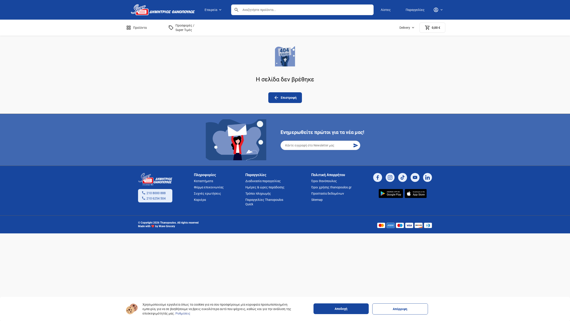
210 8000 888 (156, 193)
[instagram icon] (390, 177)
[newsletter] (355, 145)
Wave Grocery (167, 226)
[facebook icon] (377, 177)
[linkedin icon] (427, 177)
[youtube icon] (415, 177)
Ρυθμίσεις (182, 313)
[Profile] (438, 10)
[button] (236, 9)
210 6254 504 (156, 198)
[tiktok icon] (402, 177)
